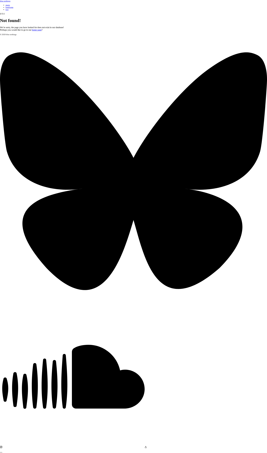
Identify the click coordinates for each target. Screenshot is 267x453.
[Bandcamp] (146, 447)
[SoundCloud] (73, 447)
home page (37, 30)
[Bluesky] (133, 304)
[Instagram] (1, 447)
